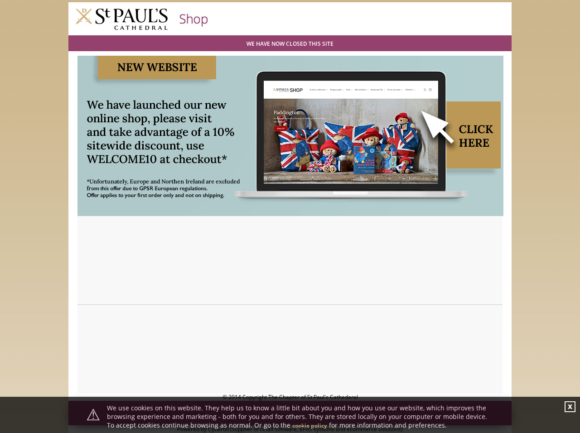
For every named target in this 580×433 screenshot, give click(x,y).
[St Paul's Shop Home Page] (142, 29)
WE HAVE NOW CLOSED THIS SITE (290, 44)
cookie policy (309, 425)
